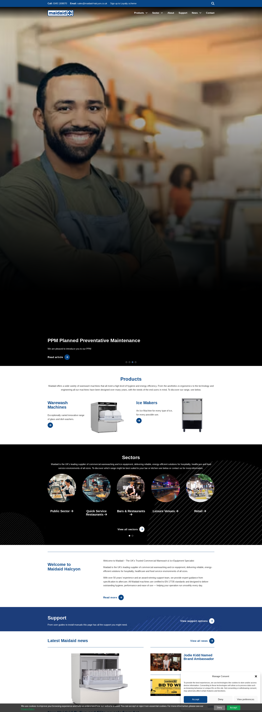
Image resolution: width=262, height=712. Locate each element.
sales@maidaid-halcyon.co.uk (92, 3)
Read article (55, 357)
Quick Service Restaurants (96, 512)
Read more (110, 597)
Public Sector (60, 511)
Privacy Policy (27, 709)
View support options (194, 621)
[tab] (126, 362)
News (195, 13)
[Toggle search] (212, 3)
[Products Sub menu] (146, 13)
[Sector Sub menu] (162, 13)
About (171, 13)
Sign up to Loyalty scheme (123, 3)
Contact (210, 13)
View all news (199, 640)
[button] (255, 676)
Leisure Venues (164, 511)
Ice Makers (146, 403)
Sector (155, 13)
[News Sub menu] (200, 13)
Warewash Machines (58, 405)
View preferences (245, 699)
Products (139, 13)
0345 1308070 (60, 3)
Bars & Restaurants (131, 511)
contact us (177, 468)
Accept (195, 699)
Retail (198, 511)
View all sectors (128, 529)
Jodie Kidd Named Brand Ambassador (199, 657)
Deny (220, 699)
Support (183, 13)
